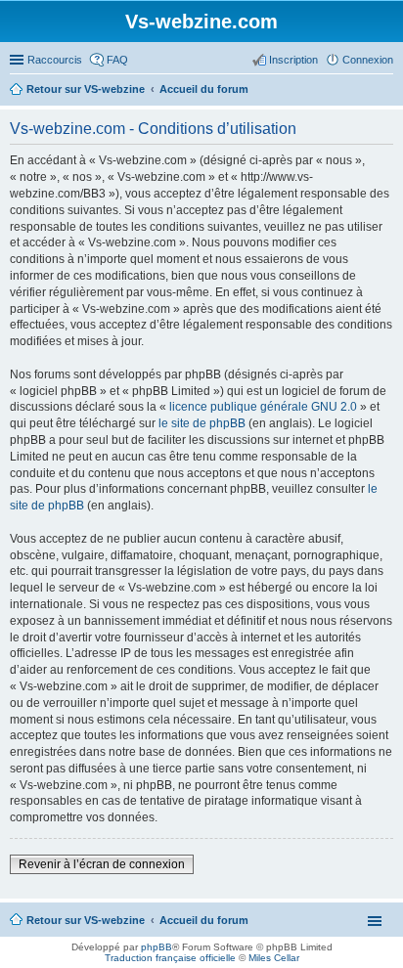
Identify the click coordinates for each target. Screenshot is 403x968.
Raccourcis (54, 60)
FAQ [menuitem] (117, 60)
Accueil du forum (203, 920)
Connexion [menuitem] (367, 60)
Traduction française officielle (170, 957)
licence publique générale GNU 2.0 (263, 407)
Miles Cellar (273, 957)
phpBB (156, 947)
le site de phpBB (202, 423)
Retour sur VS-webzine (85, 920)
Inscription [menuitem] (293, 60)
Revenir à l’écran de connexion (102, 864)
